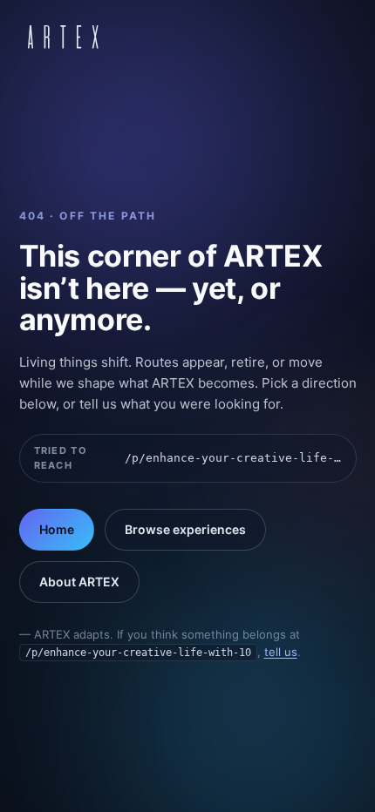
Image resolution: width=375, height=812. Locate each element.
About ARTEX (79, 581)
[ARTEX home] (63, 36)
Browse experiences (185, 529)
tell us (280, 652)
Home (56, 529)
